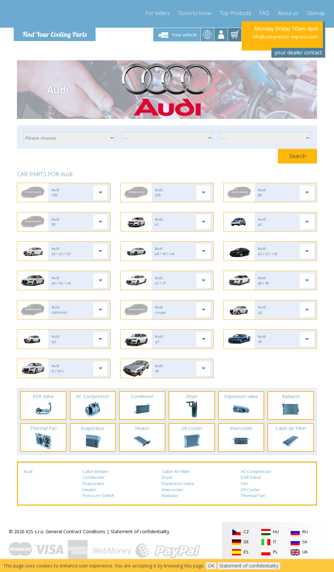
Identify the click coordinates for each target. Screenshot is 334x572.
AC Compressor (256, 471)
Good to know (194, 13)
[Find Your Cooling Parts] (53, 15)
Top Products (235, 13)
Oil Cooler (250, 490)
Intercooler (172, 490)
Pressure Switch (98, 495)
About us (288, 13)
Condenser (94, 477)
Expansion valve (178, 483)
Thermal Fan (253, 495)
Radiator (170, 495)
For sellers (157, 13)
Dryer (167, 477)
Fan (244, 483)
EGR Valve (251, 477)
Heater (89, 490)
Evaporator (94, 483)
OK (211, 566)
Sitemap (316, 13)
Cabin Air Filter (176, 471)
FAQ (264, 13)
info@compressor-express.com (285, 37)
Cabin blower (96, 471)
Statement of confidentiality (140, 531)
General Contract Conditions (75, 531)
